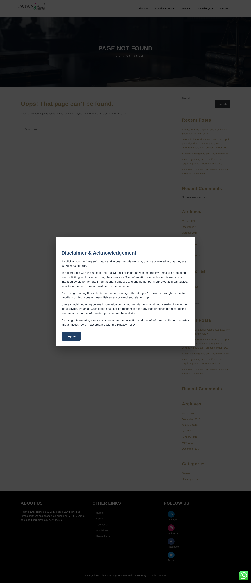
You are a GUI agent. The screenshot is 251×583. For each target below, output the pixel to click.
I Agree (71, 336)
